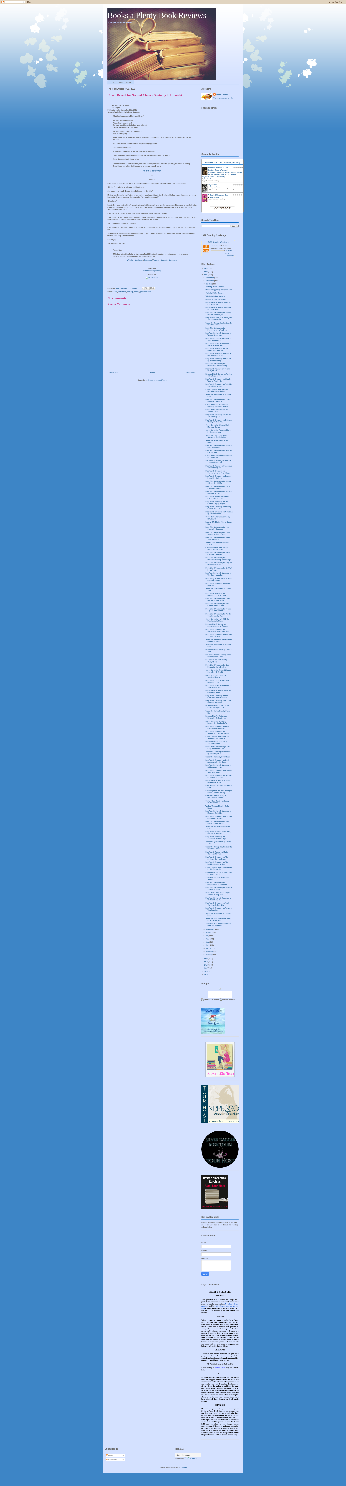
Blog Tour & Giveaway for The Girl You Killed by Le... (218, 416)
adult (115, 292)
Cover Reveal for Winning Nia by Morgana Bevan (217, 426)
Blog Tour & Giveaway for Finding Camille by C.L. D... (218, 508)
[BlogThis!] (145, 288)
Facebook (148, 260)
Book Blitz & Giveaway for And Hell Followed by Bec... (218, 492)
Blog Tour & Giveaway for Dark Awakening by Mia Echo (217, 761)
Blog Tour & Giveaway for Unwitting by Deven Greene (218, 513)
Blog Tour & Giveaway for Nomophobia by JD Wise (215, 594)
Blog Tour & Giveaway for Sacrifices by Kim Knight (216, 837)
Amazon (156, 260)
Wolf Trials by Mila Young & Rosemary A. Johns (215, 797)
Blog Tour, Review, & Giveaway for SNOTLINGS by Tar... (218, 344)
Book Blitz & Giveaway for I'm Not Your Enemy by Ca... (218, 615)
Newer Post (113, 373)
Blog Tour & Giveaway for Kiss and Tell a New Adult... (218, 771)
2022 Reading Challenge (218, 241)
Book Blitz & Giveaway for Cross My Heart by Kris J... (218, 400)
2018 (206, 965)
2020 (206, 959)
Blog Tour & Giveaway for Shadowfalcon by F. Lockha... (217, 472)
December (210, 278)
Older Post (191, 373)
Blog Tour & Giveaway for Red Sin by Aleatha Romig (218, 359)
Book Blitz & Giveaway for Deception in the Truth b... (216, 329)
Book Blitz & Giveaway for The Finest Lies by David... (217, 822)
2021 (206, 275)
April (208, 945)
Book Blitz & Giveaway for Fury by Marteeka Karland (218, 564)
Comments (112, 1460)
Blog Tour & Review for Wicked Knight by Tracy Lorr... (217, 497)
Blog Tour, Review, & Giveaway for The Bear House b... (218, 574)
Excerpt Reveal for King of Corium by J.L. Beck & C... (218, 868)
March (208, 948)
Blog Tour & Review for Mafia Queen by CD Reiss (216, 853)
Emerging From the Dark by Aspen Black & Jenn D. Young (218, 792)
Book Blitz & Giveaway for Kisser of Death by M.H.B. (218, 482)
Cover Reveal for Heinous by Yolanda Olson (216, 411)
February (209, 951)
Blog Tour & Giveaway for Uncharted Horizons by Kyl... (217, 630)
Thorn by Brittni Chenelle (214, 287)
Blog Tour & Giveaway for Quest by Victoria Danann (218, 635)
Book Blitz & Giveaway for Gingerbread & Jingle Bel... (216, 883)
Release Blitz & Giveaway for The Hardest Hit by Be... (218, 781)
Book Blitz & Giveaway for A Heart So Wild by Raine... (218, 889)
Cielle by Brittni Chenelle (214, 293)
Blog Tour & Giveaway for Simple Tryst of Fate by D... (218, 380)
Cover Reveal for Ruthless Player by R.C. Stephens (218, 431)
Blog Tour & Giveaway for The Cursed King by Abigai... (216, 502)
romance (147, 292)
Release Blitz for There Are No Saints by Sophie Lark (217, 707)
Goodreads (138, 260)
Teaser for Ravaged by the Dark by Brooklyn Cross (218, 324)
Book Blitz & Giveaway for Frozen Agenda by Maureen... (218, 610)
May (207, 942)
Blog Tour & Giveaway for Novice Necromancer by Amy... (218, 354)
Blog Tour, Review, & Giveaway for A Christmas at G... (218, 766)
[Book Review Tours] (220, 1077)
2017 (206, 968)
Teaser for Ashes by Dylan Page (217, 757)
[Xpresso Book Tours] (220, 1122)
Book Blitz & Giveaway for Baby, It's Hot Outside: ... (217, 487)
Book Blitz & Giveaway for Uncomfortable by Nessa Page (218, 559)
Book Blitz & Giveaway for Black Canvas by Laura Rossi (217, 533)
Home (112, 82)
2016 (206, 971)
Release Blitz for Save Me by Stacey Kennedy (216, 742)
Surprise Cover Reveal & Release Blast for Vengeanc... (218, 924)
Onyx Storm (212, 185)
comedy (130, 292)
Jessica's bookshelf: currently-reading (222, 162)
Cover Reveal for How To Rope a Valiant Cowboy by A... (217, 894)
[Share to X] (148, 288)
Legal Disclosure (125, 82)
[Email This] (143, 288)
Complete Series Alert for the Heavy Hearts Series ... (216, 548)
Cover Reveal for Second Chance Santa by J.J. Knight (218, 671)
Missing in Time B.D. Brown (215, 299)
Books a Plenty (222, 94)
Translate (193, 1459)
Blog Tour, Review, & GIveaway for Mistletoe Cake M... (218, 812)
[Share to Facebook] (150, 288)
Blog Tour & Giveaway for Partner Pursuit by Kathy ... (218, 477)
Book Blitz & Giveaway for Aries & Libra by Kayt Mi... (218, 446)
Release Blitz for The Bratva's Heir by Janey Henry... (218, 873)
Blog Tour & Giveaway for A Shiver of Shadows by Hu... (218, 817)
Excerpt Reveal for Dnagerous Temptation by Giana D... (217, 737)
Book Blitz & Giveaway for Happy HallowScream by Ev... (218, 314)
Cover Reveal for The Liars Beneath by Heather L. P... (216, 722)
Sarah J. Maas (214, 197)
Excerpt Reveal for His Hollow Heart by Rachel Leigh (216, 390)
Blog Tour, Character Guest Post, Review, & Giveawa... (218, 832)
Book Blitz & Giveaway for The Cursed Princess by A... (217, 605)
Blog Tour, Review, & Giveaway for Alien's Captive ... (218, 339)
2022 (206, 272)
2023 (206, 268)
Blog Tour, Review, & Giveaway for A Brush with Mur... (218, 686)
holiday (136, 292)
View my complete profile (223, 98)
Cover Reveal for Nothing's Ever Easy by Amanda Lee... (217, 748)
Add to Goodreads (152, 171)
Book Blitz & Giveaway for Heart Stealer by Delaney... (217, 528)
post (142, 292)
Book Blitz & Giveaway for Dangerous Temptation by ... (217, 365)
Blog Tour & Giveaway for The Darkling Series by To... (216, 863)
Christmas (122, 292)
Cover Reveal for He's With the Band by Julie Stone (217, 620)
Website (130, 260)
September (210, 929)
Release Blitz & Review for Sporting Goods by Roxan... (216, 625)
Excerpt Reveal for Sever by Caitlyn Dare (216, 661)
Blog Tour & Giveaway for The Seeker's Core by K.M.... (216, 858)
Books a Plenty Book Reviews (156, 15)
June (208, 939)
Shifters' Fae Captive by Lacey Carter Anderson (217, 802)
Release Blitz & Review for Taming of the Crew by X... (218, 375)
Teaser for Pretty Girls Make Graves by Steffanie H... (216, 436)
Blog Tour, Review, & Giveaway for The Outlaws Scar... (218, 319)
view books (230, 255)
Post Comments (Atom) (157, 380)
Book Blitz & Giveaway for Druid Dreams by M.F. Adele (217, 600)
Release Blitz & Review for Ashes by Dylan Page (218, 308)
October (209, 284)
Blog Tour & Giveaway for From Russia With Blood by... (217, 727)
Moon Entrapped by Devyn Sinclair (218, 290)
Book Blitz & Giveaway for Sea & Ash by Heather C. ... (217, 538)
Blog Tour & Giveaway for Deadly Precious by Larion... (218, 702)
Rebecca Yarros (215, 187)
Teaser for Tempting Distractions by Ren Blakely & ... (218, 919)
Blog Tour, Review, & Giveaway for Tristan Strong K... (218, 899)
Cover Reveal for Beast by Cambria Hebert (215, 676)
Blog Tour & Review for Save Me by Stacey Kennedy (218, 579)
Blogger (184, 1467)
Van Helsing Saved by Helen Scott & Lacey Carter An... (218, 462)
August (209, 933)
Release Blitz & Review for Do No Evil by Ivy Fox (218, 303)
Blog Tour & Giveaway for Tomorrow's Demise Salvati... (217, 732)
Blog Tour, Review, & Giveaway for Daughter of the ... (218, 681)
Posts (110, 1455)
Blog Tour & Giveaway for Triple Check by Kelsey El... (217, 904)
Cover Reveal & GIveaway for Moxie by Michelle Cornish (216, 405)
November (210, 281)
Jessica (213, 246)
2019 (206, 962)
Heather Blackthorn (210, 179)
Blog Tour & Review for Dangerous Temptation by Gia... (218, 467)
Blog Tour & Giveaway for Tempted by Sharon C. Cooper (218, 776)
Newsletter (173, 260)
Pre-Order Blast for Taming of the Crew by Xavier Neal (218, 656)
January (209, 955)
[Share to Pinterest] (153, 288)
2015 (206, 974)
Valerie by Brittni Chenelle (215, 296)
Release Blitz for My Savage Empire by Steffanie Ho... (216, 717)
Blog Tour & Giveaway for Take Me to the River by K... (218, 385)
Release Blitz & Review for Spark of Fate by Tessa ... (218, 691)
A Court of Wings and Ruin (218, 195)
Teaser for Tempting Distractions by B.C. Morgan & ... (218, 753)
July (207, 936)
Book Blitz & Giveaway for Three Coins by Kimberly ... (217, 554)
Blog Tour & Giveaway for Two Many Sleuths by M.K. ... (216, 349)
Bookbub (164, 260)
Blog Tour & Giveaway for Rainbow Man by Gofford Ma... (218, 421)
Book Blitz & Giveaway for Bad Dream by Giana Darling (217, 666)
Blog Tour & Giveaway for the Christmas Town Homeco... (216, 697)
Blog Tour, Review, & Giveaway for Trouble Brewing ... (218, 334)
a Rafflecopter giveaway (152, 271)
